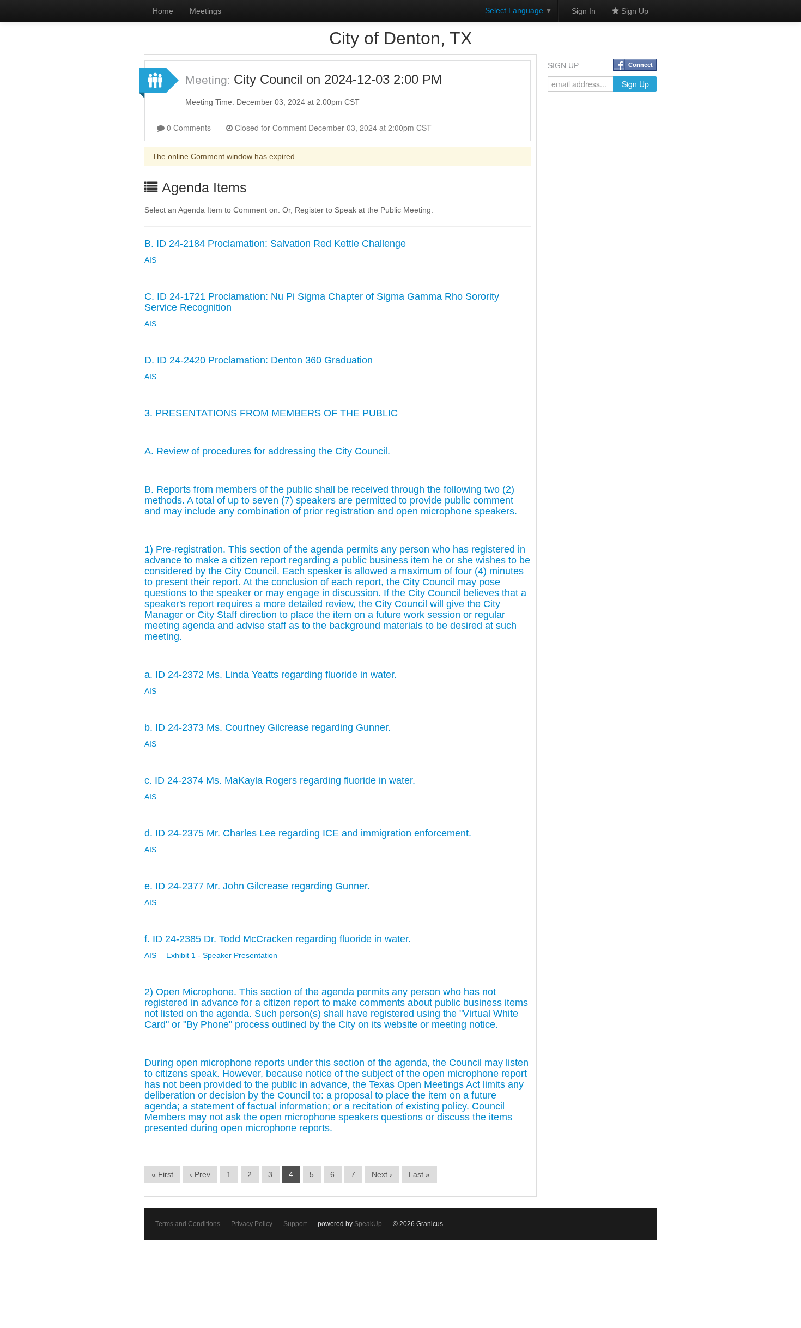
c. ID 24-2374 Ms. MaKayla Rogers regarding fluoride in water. (279, 780)
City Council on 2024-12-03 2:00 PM (338, 79)
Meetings (205, 11)
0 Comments (188, 127)
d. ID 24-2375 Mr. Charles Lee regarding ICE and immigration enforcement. (307, 833)
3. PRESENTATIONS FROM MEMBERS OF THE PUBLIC (271, 413)
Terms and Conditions (187, 1224)
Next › (382, 1174)
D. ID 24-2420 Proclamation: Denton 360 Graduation (258, 360)
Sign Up (633, 11)
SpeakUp (368, 1224)
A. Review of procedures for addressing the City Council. (267, 451)
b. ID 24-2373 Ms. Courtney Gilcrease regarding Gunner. (267, 727)
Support (295, 1224)
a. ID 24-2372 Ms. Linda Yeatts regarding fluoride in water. (270, 674)
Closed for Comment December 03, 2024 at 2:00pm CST (332, 127)
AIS (150, 260)
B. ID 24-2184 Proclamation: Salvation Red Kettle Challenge (275, 243)
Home (163, 11)
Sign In (584, 11)
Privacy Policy (251, 1224)
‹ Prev (200, 1174)
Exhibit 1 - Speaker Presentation (221, 955)
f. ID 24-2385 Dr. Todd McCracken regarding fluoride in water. (277, 938)
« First (162, 1174)
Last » (419, 1174)
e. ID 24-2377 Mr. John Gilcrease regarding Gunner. (257, 886)
